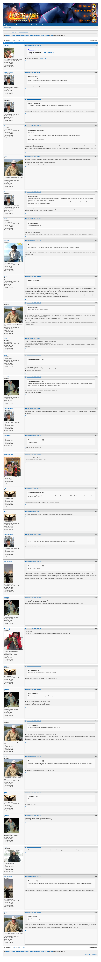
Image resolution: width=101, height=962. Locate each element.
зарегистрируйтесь (23, 32)
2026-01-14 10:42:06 (36, 756)
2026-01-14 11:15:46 (36, 815)
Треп (51, 35)
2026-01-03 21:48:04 (36, 72)
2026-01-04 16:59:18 (36, 377)
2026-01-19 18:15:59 (36, 847)
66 (21, 40)
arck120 (6, 377)
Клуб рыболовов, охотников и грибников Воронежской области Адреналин (27, 35)
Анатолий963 (8, 561)
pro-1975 (6, 45)
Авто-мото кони (48, 53)
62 (14, 40)
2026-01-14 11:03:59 (36, 792)
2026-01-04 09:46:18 (36, 125)
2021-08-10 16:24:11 (36, 45)
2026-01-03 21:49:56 (36, 99)
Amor (5, 847)
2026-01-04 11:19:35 (36, 191)
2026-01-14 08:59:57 (36, 666)
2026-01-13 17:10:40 (36, 511)
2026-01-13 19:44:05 (36, 597)
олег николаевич (9, 454)
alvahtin (6, 240)
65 (20, 40)
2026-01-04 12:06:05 (36, 240)
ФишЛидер (7, 435)
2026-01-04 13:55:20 (36, 338)
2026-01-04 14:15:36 (36, 355)
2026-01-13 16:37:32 (36, 454)
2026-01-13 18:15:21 (36, 561)
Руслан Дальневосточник (11, 629)
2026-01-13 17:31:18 (36, 534)
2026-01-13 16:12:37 (36, 408)
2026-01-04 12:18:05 (36, 276)
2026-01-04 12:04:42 (36, 218)
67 (23, 40)
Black (5, 488)
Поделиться (28, 45)
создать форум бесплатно (90, 954)
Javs (5, 126)
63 (16, 40)
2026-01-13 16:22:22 (36, 435)
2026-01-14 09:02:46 (36, 689)
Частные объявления (42, 25)
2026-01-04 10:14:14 (36, 156)
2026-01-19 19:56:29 (36, 912)
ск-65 (5, 156)
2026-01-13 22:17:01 (36, 628)
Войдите (14, 32)
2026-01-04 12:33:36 (36, 302)
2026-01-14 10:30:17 (36, 721)
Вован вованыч (8, 72)
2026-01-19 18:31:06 (36, 876)
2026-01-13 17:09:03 (36, 488)
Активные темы (8, 27)
